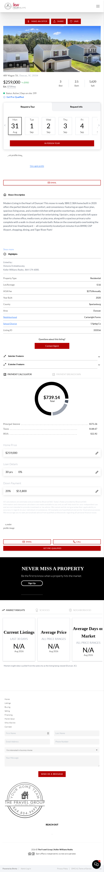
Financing (8, 715)
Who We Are (10, 723)
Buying (7, 707)
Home (7, 699)
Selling (7, 711)
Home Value (9, 719)
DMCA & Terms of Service (81, 869)
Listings (8, 703)
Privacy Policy (62, 869)
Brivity (14, 869)
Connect (8, 727)
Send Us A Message (52, 774)
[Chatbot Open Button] (96, 864)
